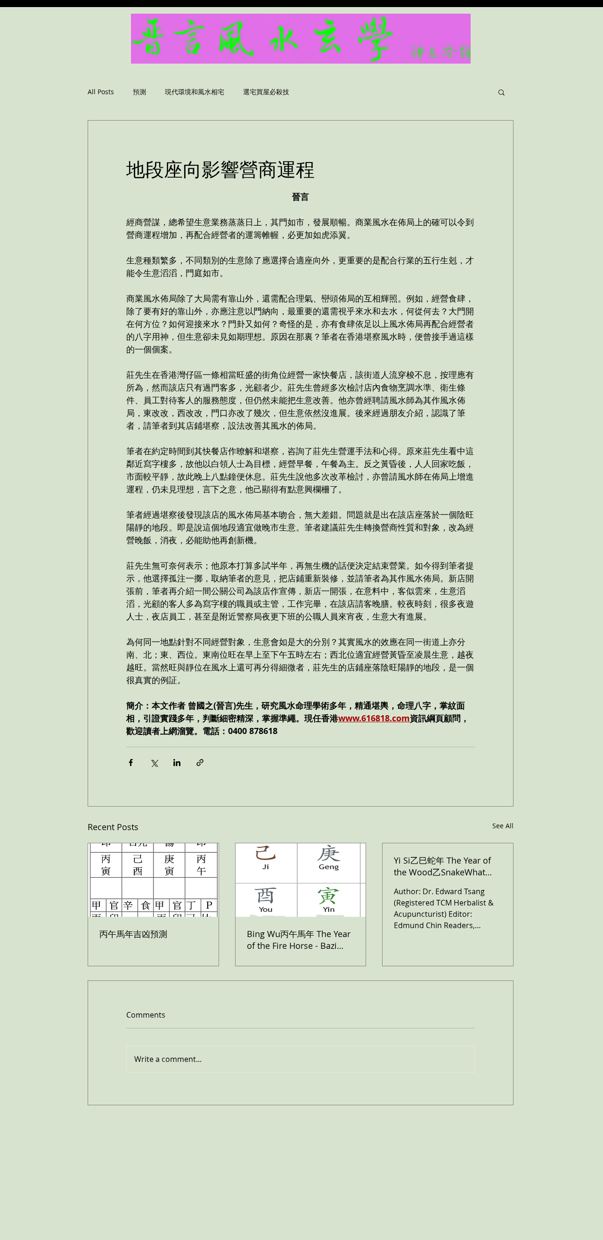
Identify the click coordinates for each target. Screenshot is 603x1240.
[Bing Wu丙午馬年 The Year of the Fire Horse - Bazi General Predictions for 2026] (301, 880)
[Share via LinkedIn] (176, 762)
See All (502, 825)
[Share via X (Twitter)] (153, 762)
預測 (139, 92)
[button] (501, 92)
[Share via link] (200, 762)
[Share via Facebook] (130, 762)
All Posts (101, 92)
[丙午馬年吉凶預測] (153, 880)
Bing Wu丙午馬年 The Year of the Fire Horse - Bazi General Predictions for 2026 (298, 939)
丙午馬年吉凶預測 (133, 933)
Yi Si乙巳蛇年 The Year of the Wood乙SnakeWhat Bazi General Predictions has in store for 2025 (442, 866)
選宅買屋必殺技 (266, 92)
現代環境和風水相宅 (194, 92)
